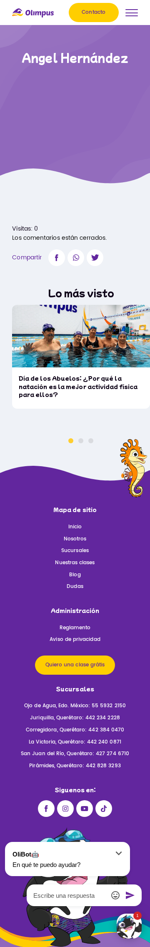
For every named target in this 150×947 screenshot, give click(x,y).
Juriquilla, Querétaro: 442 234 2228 (75, 718)
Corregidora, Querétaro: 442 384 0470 (75, 730)
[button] (70, 440)
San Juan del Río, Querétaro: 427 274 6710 (75, 754)
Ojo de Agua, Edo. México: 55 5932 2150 (75, 706)
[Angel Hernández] (56, 257)
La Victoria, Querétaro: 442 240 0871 (75, 742)
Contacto (93, 12)
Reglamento (75, 628)
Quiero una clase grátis (75, 665)
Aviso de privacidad (75, 639)
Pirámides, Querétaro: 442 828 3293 (74, 766)
